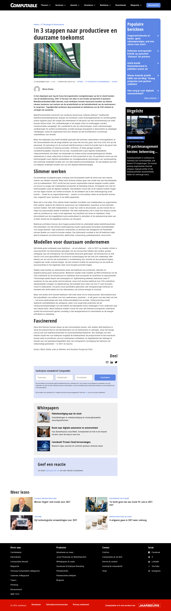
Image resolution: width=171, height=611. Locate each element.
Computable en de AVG (112, 557)
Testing (38, 517)
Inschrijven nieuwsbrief (112, 566)
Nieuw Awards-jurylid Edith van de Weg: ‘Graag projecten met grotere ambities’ (141, 80)
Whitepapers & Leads (65, 562)
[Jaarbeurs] (148, 605)
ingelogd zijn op (52, 470)
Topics (13, 580)
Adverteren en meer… (65, 552)
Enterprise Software (119, 498)
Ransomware (16, 589)
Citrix (114, 82)
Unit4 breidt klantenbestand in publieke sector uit (137, 66)
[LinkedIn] (111, 362)
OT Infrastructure (135, 142)
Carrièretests (16, 552)
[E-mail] (107, 362)
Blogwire (60, 580)
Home (36, 24)
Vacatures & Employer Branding (70, 566)
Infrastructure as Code (120, 517)
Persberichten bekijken (66, 575)
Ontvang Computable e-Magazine (25, 571)
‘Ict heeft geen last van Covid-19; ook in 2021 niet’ (130, 503)
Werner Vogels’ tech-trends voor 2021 (52, 501)
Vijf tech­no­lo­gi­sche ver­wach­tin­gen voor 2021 (55, 520)
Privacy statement (81, 604)
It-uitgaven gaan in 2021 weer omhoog (128, 520)
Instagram (156, 571)
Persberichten (62, 571)
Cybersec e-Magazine (19, 575)
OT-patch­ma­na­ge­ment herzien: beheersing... (142, 149)
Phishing (14, 585)
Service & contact (109, 562)
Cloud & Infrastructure (45, 498)
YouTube (155, 566)
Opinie (80, 82)
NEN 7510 (14, 594)
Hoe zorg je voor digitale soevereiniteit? (140, 92)
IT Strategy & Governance (52, 24)
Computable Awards (19, 562)
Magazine (14, 566)
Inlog (104, 571)
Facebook (156, 552)
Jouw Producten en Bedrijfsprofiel (71, 557)
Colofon (105, 552)
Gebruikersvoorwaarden (57, 604)
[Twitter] (116, 362)
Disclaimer (36, 604)
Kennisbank (15, 557)
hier (86, 392)
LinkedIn (155, 562)
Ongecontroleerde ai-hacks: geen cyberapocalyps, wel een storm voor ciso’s (140, 40)
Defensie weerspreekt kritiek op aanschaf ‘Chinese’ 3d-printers (139, 53)
